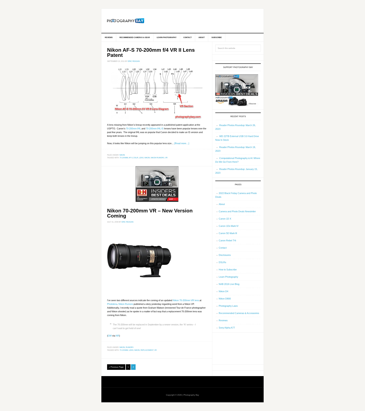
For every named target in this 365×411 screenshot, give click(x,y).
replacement (147, 350)
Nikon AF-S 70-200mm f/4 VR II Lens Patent (151, 52)
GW (110, 335)
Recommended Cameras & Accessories (239, 313)
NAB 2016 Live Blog (229, 284)
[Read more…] (181, 143)
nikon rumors (157, 158)
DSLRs (222, 262)
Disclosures (225, 255)
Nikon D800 (225, 298)
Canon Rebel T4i (227, 240)
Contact (223, 248)
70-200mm (124, 158)
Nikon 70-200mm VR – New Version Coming (150, 213)
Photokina (112, 304)
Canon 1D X (225, 219)
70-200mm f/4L (133, 128)
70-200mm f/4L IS (155, 128)
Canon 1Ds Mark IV (229, 226)
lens (141, 158)
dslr (135, 158)
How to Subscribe (228, 269)
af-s (131, 158)
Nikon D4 (223, 291)
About (222, 204)
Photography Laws (228, 306)
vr (166, 158)
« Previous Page (116, 367)
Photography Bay (125, 20)
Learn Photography (228, 277)
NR (117, 335)
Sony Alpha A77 (227, 328)
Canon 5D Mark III (228, 233)
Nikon (122, 155)
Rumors (129, 347)
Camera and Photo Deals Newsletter (237, 211)
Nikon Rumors (125, 304)
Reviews (223, 320)
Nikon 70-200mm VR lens (186, 300)
